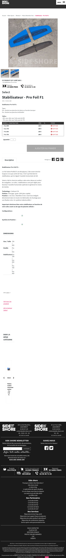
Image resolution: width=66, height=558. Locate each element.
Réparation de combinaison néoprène (33, 520)
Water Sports (11, 15)
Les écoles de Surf (33, 509)
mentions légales (33, 532)
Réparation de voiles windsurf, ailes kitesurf (33, 518)
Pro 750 (6, 134)
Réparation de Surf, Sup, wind (33, 514)
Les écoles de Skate (33, 507)
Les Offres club (33, 495)
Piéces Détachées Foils (28, 15)
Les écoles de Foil (33, 505)
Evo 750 (6, 129)
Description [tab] (9, 160)
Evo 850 (6, 126)
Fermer (47, 557)
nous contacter (33, 528)
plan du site (33, 530)
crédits (33, 538)
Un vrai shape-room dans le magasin (33, 491)
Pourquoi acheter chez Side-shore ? (33, 483)
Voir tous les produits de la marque (7, 306)
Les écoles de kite (33, 501)
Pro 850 (6, 131)
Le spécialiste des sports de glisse (33, 489)
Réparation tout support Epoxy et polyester (33, 516)
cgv (33, 536)
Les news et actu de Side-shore (33, 493)
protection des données (33, 534)
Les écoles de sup (33, 503)
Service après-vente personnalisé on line (33, 522)
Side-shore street (33, 485)
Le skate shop (33, 487)
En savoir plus (39, 557)
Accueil (4, 15)
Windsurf (18, 15)
